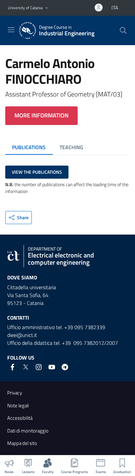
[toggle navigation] (11, 30)
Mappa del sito (22, 443)
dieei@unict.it (22, 335)
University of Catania (25, 8)
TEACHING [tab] (71, 147)
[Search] (123, 30)
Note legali (18, 405)
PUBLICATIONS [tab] (29, 147)
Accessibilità (19, 418)
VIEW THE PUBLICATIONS (37, 171)
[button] (47, 8)
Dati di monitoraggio (27, 430)
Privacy (14, 393)
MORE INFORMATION (41, 115)
